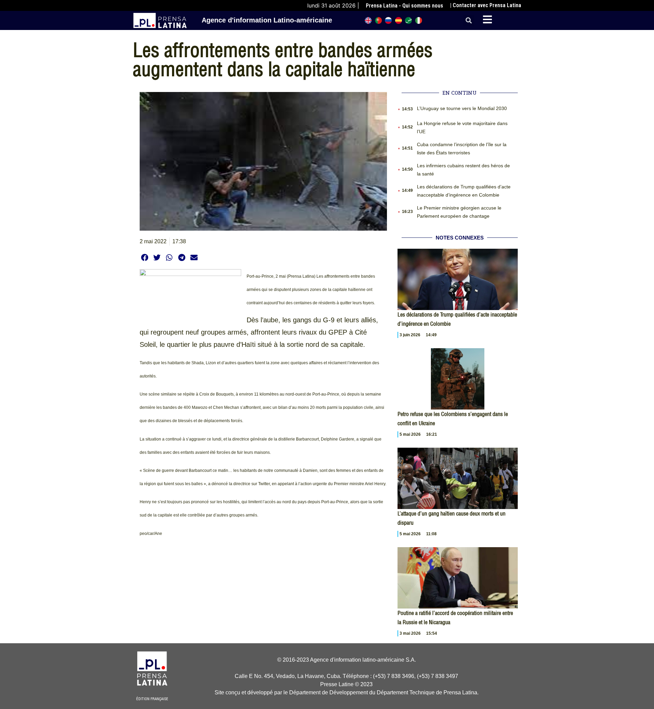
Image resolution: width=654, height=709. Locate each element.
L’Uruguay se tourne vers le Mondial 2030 (462, 108)
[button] (468, 20)
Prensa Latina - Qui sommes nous (404, 5)
